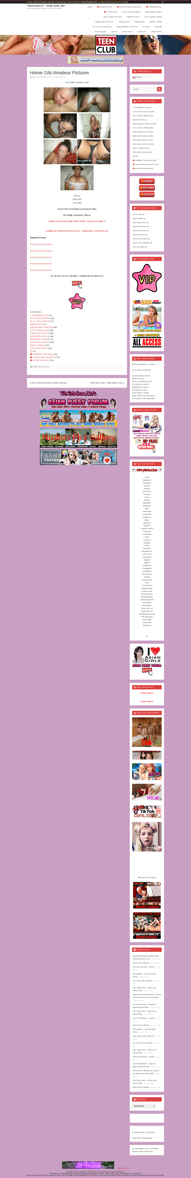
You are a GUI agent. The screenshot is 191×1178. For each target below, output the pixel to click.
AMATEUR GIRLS (138, 378)
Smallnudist (147, 565)
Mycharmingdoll (146, 588)
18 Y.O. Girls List (138, 214)
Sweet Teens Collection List (142, 243)
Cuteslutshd (147, 514)
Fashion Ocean (147, 591)
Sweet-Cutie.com (147, 608)
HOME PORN (156, 32)
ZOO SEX (146, 27)
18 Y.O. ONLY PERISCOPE (141, 370)
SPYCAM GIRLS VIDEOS (141, 384)
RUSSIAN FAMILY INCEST (141, 376)
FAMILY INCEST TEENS (140, 393)
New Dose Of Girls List (141, 230)
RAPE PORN (127, 32)
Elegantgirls (147, 483)
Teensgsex (147, 548)
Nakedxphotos (147, 551)
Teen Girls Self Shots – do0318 (144, 1057)
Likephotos (147, 523)
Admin (34, 77)
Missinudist (147, 506)
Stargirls (147, 486)
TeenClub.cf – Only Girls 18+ (46, 5)
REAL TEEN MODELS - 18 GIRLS (143, 364)
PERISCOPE (140, 22)
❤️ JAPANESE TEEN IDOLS (41, 354)
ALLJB (147, 477)
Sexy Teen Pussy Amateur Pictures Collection (49, 383)
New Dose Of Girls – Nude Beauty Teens (107, 383)
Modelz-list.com (146, 611)
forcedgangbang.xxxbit (147, 614)
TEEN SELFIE (123, 22)
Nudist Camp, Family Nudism (142, 1138)
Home (90, 7)
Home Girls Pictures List (141, 226)
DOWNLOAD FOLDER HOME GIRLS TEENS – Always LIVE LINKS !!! (77, 221)
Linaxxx (147, 497)
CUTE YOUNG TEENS (153, 17)
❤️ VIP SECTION (110, 12)
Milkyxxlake (147, 503)
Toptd (147, 582)
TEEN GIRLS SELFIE (39, 348)
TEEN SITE (141, 32)
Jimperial (147, 489)
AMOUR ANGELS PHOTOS (126, 27)
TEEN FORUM (100, 32)
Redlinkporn (147, 480)
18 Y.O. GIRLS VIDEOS (131, 12)
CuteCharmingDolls (147, 600)
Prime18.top (147, 534)
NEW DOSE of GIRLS (153, 12)
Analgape (147, 543)
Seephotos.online (147, 528)
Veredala (147, 577)
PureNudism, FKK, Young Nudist (143, 1132)
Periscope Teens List (140, 235)
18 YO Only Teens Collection (143, 981)
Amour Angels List (139, 218)
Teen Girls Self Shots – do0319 (144, 1018)
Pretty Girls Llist (146, 594)
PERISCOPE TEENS (38, 339)
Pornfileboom (146, 571)
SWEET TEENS (156, 22)
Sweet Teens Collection (141, 963)
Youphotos (147, 526)
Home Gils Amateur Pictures (41, 244)
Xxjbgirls (147, 500)
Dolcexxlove (147, 491)
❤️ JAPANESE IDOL (154, 7)
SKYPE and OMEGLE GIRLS (142, 381)
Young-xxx (147, 540)
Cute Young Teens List (141, 222)
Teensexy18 (147, 622)
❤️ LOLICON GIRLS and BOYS (129, 7)
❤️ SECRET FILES (104, 7)
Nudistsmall (147, 511)
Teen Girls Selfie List (140, 247)
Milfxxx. (146, 520)
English (138, 77)
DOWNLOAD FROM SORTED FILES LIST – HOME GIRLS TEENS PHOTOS (77, 231)
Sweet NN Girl (147, 585)
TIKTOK (114, 32)
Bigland (147, 563)
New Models (147, 602)
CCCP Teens (147, 554)
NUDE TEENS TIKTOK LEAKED (143, 396)
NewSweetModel (147, 597)
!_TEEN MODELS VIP (39, 315)
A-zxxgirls (146, 494)
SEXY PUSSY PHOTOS (113, 17)
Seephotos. (147, 517)
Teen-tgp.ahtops (147, 617)
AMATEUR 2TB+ (133, 17)
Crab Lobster (147, 557)
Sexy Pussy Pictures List (141, 239)
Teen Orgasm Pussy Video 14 (143, 1036)
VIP (31, 351)
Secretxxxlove (147, 574)
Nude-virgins (146, 620)
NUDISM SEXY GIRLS (139, 390)
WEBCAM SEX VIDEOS (140, 387)
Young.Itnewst (147, 580)
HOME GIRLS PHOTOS (104, 22)
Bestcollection (147, 605)
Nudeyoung (147, 625)
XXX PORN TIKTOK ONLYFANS (143, 398)
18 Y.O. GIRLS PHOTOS (102, 27)
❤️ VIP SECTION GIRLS (40, 360)
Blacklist (147, 560)
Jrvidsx (146, 545)
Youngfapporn (147, 568)
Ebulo (147, 508)
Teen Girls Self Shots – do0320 (144, 967)
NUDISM (158, 27)
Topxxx (146, 537)
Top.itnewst (147, 531)
